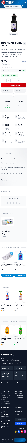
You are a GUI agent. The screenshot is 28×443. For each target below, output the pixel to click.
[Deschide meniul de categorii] (2, 6)
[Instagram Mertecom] (25, 430)
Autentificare (19, 396)
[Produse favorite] (21, 2)
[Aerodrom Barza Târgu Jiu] (16, 430)
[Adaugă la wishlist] (24, 43)
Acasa (3, 10)
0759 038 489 (5, 422)
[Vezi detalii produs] (13, 94)
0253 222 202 (5, 367)
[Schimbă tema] (25, 2)
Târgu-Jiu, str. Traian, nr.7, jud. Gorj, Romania (6, 373)
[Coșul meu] (25, 6)
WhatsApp (21, 90)
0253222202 (4, 413)
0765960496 (4, 416)
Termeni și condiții (5, 392)
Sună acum (8, 90)
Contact (3, 426)
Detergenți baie (18, 10)
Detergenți (9, 10)
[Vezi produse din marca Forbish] (24, 61)
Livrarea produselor (6, 385)
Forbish (3, 38)
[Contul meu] (18, 2)
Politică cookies (5, 396)
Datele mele (18, 385)
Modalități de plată (6, 387)
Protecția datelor (5, 394)
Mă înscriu (20, 422)
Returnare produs (5, 389)
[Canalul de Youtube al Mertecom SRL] (22, 430)
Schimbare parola (19, 394)
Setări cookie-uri (5, 402)
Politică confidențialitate (5, 399)
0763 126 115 (18, 367)
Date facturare (18, 392)
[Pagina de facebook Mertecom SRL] (19, 430)
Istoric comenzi (18, 387)
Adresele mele (18, 389)
